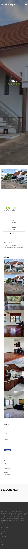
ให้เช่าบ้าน (3, 536)
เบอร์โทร (6, 433)
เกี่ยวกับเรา (3, 541)
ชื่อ (4, 427)
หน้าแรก (3, 531)
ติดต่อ (2, 544)
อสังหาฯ (3, 539)
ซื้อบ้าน (2, 533)
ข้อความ (6, 439)
